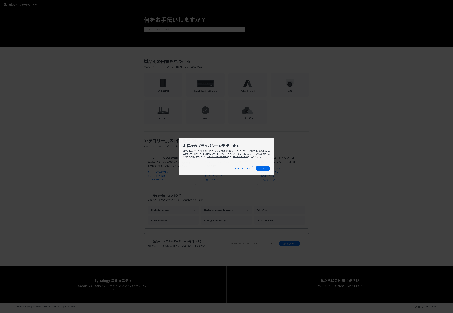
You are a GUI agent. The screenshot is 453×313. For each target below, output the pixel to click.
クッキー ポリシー (240, 156)
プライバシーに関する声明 (217, 156)
